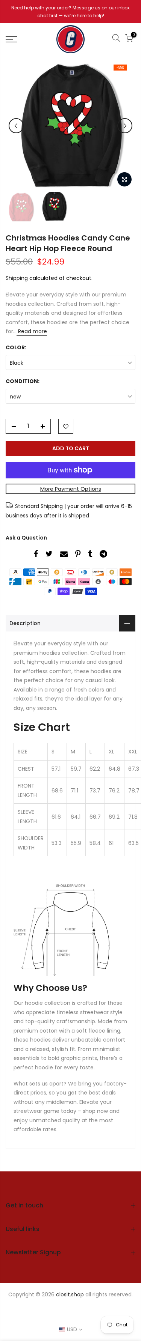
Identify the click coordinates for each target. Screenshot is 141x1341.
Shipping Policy (48, 1316)
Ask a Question (26, 537)
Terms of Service (97, 1316)
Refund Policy (108, 1308)
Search (31, 1308)
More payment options (70, 489)
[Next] (124, 125)
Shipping (17, 278)
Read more (32, 331)
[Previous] (16, 125)
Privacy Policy (65, 1308)
